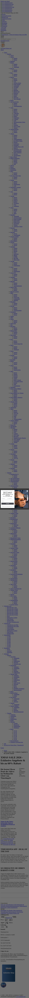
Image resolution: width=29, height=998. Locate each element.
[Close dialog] (27, 491)
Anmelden (7, 503)
